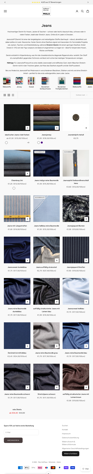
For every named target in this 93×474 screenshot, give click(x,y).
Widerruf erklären (70, 454)
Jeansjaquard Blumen (76, 226)
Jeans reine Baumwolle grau (46, 353)
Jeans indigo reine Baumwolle (46, 180)
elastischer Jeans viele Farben (17, 135)
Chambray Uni (17, 180)
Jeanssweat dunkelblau (17, 267)
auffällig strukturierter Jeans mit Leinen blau (46, 310)
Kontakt (65, 430)
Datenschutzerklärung (70, 438)
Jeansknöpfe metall (76, 135)
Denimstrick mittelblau (17, 353)
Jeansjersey (46, 135)
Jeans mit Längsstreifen (17, 226)
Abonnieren (13, 440)
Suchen (65, 426)
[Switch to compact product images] (13, 95)
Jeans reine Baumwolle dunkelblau (17, 310)
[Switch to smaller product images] (9, 95)
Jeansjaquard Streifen (76, 267)
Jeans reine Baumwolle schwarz (17, 394)
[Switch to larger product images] (5, 95)
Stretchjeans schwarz (46, 394)
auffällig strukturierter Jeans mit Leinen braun (76, 395)
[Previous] (5, 2)
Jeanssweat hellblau (76, 308)
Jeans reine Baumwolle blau (76, 353)
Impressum (66, 434)
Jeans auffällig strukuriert (46, 267)
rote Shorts (17, 409)
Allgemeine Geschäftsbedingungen (75, 448)
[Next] (88, 2)
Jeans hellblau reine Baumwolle (46, 226)
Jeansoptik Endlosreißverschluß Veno (76, 181)
